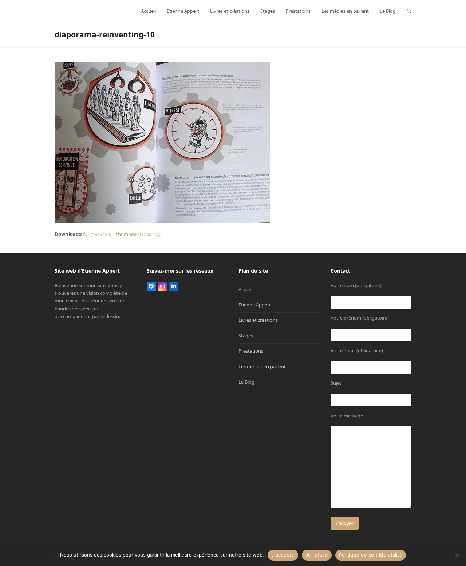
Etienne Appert (254, 304)
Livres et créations (258, 320)
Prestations (250, 351)
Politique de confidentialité (370, 555)
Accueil (245, 289)
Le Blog (246, 381)
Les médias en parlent (262, 366)
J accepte (282, 555)
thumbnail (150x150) (138, 234)
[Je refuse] (457, 555)
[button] (409, 11)
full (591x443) (97, 234)
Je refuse (316, 555)
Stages (245, 335)
